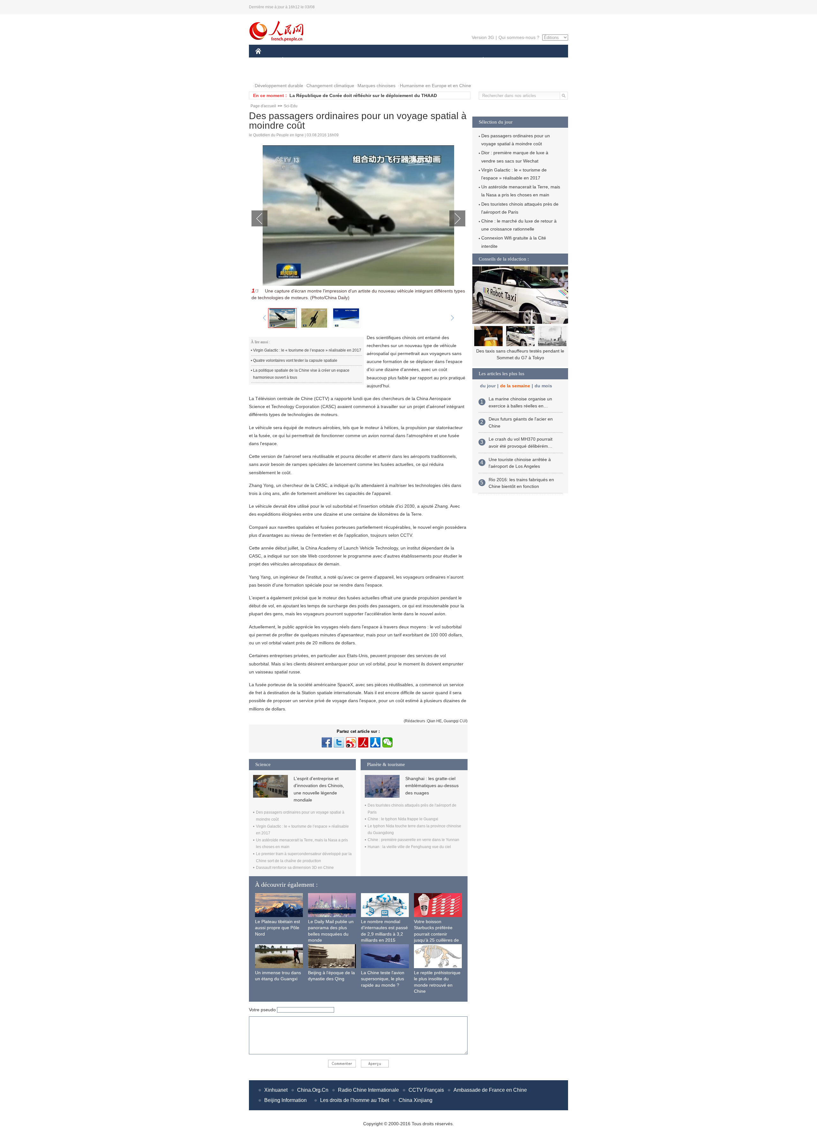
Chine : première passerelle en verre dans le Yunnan (413, 840)
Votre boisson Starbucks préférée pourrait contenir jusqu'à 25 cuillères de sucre (436, 934)
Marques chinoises (376, 85)
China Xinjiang (415, 1100)
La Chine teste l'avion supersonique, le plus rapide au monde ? (382, 979)
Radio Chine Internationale (368, 1090)
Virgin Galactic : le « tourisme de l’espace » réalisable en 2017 (307, 350)
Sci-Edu (290, 106)
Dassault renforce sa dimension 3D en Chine (295, 867)
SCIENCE (380, 60)
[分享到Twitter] (339, 742)
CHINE (266, 60)
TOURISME (533, 60)
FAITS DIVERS (445, 60)
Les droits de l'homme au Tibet (354, 1100)
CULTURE (409, 60)
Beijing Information (285, 1100)
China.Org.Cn (312, 1090)
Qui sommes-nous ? (518, 37)
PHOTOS (269, 73)
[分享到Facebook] (327, 742)
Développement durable (279, 85)
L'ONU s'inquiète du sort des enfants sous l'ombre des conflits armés (365, 95)
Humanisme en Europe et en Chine (435, 85)
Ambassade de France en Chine (490, 1090)
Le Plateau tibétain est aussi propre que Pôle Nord (277, 928)
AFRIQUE (351, 60)
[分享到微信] (387, 742)
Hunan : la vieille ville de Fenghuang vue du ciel (409, 847)
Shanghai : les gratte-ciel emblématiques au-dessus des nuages (432, 785)
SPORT (506, 60)
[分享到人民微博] (363, 742)
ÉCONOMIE (294, 60)
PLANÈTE (479, 60)
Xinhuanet (276, 1090)
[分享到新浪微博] (351, 742)
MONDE (324, 60)
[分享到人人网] (375, 742)
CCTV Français (426, 1090)
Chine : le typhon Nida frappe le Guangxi (403, 819)
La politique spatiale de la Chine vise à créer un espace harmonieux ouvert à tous (301, 374)
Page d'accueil (263, 106)
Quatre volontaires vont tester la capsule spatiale (295, 360)
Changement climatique (330, 85)
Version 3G (483, 37)
